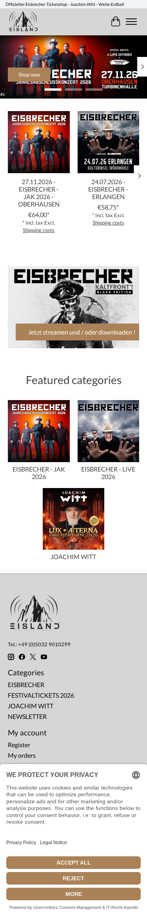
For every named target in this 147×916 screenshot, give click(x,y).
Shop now (101, 74)
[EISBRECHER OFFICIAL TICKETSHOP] (24, 22)
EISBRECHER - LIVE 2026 (108, 472)
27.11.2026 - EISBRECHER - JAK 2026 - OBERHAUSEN (39, 192)
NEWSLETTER (27, 716)
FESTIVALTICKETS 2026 (41, 695)
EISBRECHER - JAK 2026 (39, 472)
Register (19, 744)
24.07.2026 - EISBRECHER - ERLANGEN (108, 188)
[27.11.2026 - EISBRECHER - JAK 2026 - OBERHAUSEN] (39, 142)
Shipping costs (38, 230)
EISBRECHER (26, 684)
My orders (22, 755)
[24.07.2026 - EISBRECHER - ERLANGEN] (109, 142)
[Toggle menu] (131, 21)
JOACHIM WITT (73, 556)
